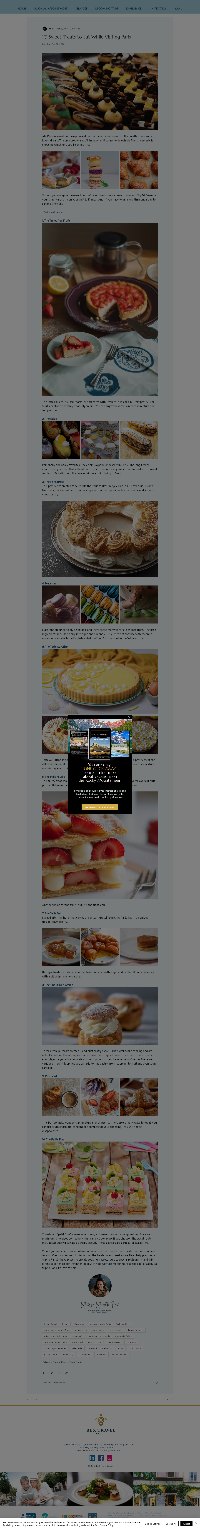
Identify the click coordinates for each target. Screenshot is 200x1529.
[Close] (196, 1524)
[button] (129, 717)
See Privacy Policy (104, 1525)
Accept (186, 1523)
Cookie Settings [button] (152, 1523)
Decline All (171, 1523)
